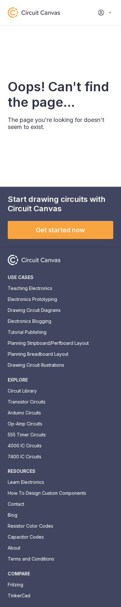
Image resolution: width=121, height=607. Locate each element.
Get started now (60, 230)
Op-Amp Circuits (25, 423)
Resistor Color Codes (30, 526)
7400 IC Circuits (24, 456)
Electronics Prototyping (32, 299)
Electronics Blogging (29, 321)
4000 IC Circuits (25, 445)
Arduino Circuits (24, 412)
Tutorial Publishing (27, 332)
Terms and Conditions (31, 559)
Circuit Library (22, 390)
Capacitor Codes (26, 537)
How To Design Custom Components (47, 493)
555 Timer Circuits (27, 434)
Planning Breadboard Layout (38, 354)
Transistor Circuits (26, 401)
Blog (12, 515)
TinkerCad (19, 595)
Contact (16, 504)
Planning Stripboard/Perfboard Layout (48, 343)
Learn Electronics (26, 482)
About (14, 548)
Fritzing (15, 584)
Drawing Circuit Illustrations (36, 365)
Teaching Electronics (30, 288)
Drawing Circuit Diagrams (34, 310)
